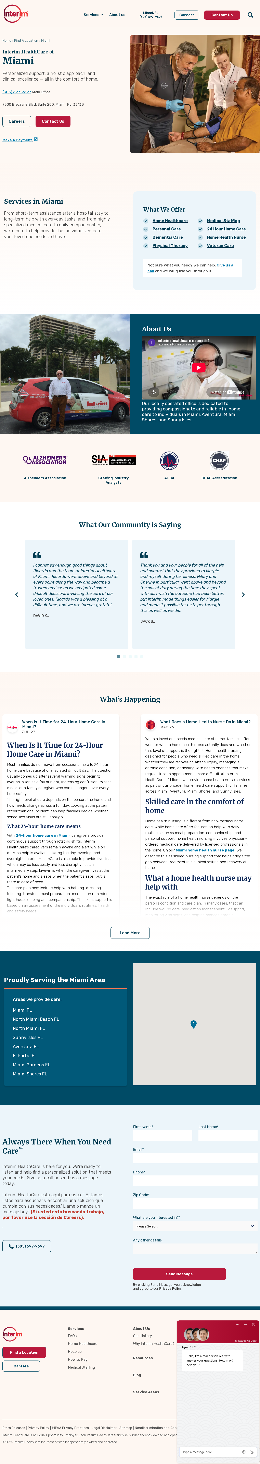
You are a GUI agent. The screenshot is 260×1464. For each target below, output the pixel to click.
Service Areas (146, 1392)
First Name (142, 1127)
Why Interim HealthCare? (153, 1343)
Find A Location (26, 41)
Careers (17, 121)
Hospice (75, 1351)
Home (6, 41)
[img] (15, 13)
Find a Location (24, 1352)
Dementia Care (168, 237)
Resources (143, 1358)
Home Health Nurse (226, 237)
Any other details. (147, 1240)
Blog (137, 1375)
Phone (138, 1172)
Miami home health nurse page (205, 850)
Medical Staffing (223, 220)
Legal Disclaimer (104, 1428)
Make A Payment (17, 140)
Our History (142, 1336)
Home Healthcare (170, 220)
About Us (141, 1329)
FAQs (72, 1336)
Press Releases (13, 1428)
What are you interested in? (156, 1217)
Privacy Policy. (170, 1288)
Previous (16, 594)
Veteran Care (220, 245)
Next (243, 594)
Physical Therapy (170, 245)
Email (137, 1149)
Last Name (207, 1127)
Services (76, 1329)
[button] (194, 1024)
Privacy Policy (38, 1428)
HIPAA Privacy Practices (70, 1428)
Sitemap (125, 1428)
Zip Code (140, 1195)
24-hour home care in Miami (42, 835)
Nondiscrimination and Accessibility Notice (167, 1428)
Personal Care (167, 229)
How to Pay (78, 1359)
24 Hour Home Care (226, 229)
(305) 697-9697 (16, 92)
